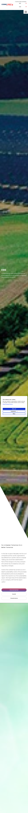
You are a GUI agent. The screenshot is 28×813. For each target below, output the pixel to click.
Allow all (14, 408)
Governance (14, 598)
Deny (14, 413)
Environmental (14, 590)
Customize (13, 411)
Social (14, 594)
